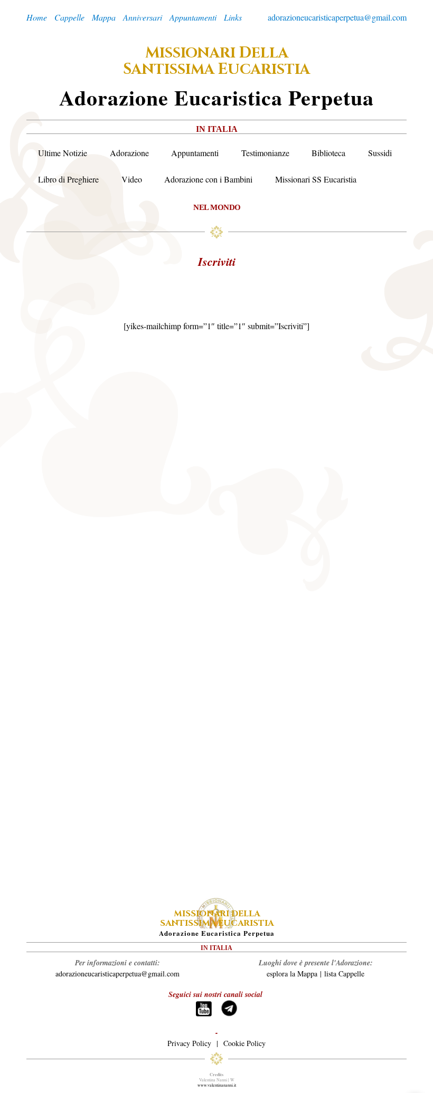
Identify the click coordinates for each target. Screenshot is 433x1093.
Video (131, 179)
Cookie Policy (244, 1043)
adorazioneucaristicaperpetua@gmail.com (337, 17)
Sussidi (380, 152)
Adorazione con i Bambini (208, 179)
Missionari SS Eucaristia (315, 179)
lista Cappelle (344, 974)
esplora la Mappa (292, 974)
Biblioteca (328, 152)
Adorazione (129, 152)
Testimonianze (265, 152)
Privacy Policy (189, 1043)
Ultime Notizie (62, 152)
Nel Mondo (217, 207)
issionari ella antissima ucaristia (216, 61)
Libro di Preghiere (68, 179)
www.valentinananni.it (216, 1085)
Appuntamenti (195, 152)
